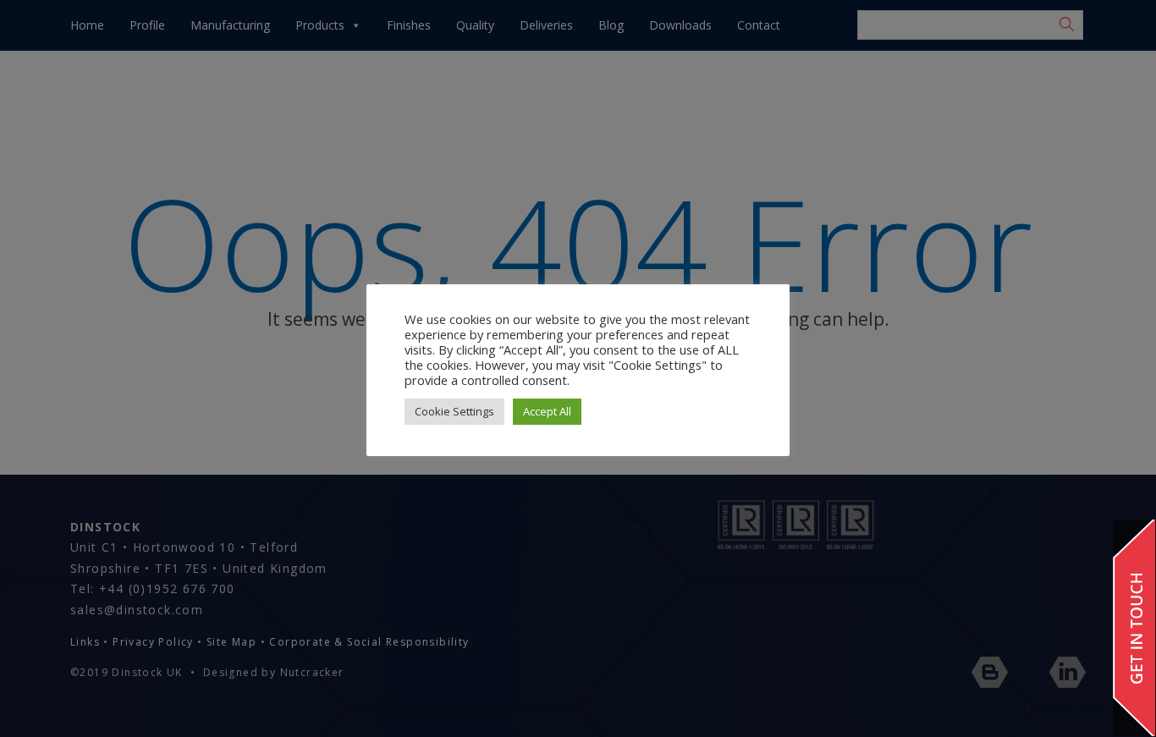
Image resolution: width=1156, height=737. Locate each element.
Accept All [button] (547, 411)
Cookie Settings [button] (454, 411)
